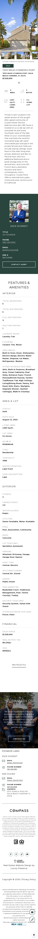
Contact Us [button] (19, 739)
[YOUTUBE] (27, 854)
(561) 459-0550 (9, 242)
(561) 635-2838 (12, 787)
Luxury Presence (19, 868)
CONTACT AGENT (19, 264)
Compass (14, 818)
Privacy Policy (29, 879)
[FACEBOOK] (11, 854)
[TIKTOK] (22, 854)
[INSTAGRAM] (16, 854)
